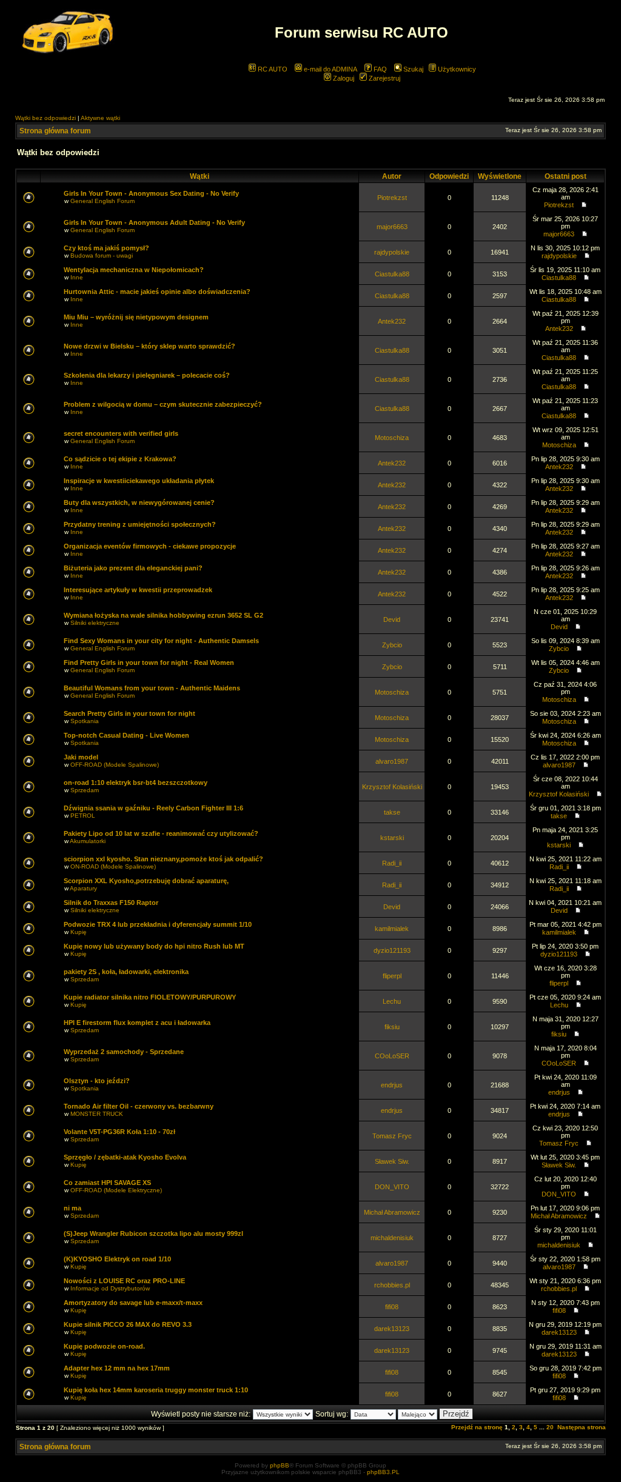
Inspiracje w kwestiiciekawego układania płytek (139, 480)
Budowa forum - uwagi (101, 255)
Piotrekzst (392, 197)
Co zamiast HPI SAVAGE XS (107, 1182)
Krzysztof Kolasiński (392, 786)
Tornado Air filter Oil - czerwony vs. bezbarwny (138, 1106)
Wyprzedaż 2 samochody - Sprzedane (124, 1051)
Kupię (78, 932)
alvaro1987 (391, 761)
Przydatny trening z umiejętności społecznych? (140, 524)
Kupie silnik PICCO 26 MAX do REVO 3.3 (128, 1324)
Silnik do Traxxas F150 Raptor (111, 902)
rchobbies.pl (392, 1285)
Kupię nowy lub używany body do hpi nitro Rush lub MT (154, 946)
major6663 (392, 226)
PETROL (82, 815)
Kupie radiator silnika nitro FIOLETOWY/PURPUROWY (150, 997)
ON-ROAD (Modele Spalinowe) (113, 866)
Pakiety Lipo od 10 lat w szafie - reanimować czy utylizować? (161, 833)
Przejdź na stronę (477, 1427)
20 (550, 1427)
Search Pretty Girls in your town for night (129, 713)
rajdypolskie (391, 252)
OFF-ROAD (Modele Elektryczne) (116, 1190)
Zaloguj (342, 78)
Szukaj (412, 69)
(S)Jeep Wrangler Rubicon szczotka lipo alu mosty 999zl (153, 1233)
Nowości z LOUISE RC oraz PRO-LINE (124, 1280)
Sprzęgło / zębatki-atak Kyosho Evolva (125, 1157)
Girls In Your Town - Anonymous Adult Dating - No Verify (154, 222)
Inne (76, 277)
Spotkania (84, 721)
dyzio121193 (392, 950)
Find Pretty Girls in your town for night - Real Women (149, 662)
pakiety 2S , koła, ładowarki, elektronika (126, 971)
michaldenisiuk (392, 1237)
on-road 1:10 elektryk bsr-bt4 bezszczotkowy (135, 782)
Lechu (392, 1001)
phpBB (279, 1465)
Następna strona (581, 1427)
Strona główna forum (55, 131)
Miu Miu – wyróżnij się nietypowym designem (136, 317)
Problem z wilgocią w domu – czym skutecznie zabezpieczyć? (163, 404)
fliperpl (392, 976)
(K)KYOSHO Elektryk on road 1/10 (117, 1259)
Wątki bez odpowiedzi (45, 118)
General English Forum (102, 201)
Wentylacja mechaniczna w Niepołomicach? (134, 269)
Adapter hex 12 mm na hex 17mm (117, 1368)
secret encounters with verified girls (121, 433)
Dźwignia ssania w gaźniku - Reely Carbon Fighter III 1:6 (153, 808)
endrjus (392, 1085)
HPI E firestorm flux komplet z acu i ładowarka (137, 1022)
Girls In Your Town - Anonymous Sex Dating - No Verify (151, 193)
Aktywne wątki (100, 118)
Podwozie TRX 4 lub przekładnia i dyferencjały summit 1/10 (158, 924)
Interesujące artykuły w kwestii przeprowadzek (138, 589)
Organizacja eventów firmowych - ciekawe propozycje (150, 546)
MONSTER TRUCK (96, 1113)
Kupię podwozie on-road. (104, 1346)
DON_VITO (392, 1186)
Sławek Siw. (392, 1161)
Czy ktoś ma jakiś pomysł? (106, 248)
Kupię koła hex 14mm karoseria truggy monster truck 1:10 (156, 1390)
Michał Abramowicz (392, 1212)
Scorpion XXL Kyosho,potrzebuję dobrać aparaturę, (146, 880)
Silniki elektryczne (94, 622)
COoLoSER (392, 1056)
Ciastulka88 (392, 274)
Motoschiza (392, 437)
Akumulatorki (88, 841)
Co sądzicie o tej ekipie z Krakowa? (120, 458)
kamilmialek (392, 928)
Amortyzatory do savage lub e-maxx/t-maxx (133, 1302)
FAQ (379, 69)
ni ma (72, 1208)
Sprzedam (84, 790)
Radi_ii (391, 863)
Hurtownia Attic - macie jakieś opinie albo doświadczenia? (157, 291)
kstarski (392, 837)
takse (392, 812)
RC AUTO (271, 69)
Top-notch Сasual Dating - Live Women (126, 735)
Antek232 (392, 321)
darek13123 (391, 1328)
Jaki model (81, 757)
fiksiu (392, 1026)
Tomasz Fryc (392, 1136)
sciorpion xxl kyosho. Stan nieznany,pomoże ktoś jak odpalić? (163, 859)
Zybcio (392, 645)
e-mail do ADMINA (329, 69)
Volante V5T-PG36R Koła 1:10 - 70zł (119, 1131)
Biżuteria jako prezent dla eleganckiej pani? (133, 568)
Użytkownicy (456, 69)
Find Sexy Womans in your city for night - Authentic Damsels (161, 640)
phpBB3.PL (383, 1472)
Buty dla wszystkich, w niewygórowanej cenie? (139, 502)
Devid (391, 619)
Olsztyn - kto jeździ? (97, 1080)
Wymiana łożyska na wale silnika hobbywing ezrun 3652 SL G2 (163, 615)
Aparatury (83, 888)
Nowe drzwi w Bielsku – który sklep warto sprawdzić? (149, 346)
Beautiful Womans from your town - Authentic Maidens (152, 688)
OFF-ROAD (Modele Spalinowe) (114, 764)
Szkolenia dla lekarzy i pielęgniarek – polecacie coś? (147, 375)
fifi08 (391, 1306)
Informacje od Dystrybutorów (110, 1288)
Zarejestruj (383, 78)
